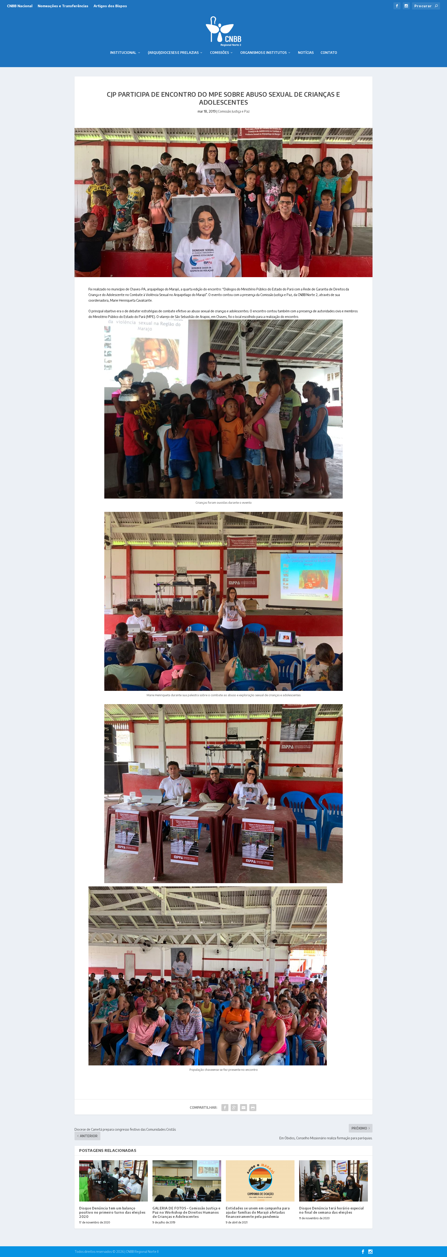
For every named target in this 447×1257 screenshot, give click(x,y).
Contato (329, 53)
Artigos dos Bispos (110, 6)
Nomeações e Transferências (63, 6)
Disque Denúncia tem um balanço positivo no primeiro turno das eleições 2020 (112, 1212)
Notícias (306, 53)
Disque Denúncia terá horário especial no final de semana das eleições (331, 1210)
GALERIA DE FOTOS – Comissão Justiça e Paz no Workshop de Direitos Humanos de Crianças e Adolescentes (186, 1212)
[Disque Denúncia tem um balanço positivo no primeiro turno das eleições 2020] (113, 1181)
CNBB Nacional (19, 6)
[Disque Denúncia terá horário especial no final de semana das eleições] (333, 1181)
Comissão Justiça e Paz (234, 111)
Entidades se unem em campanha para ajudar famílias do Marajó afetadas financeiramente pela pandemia (258, 1212)
